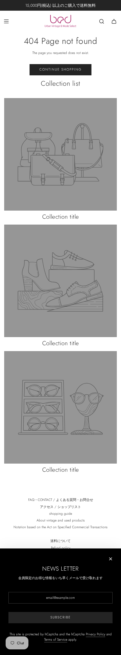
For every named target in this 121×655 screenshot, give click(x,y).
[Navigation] (6, 21)
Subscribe (60, 617)
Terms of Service (55, 639)
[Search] (101, 21)
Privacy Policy (95, 634)
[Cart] (114, 21)
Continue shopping (60, 69)
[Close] (110, 559)
